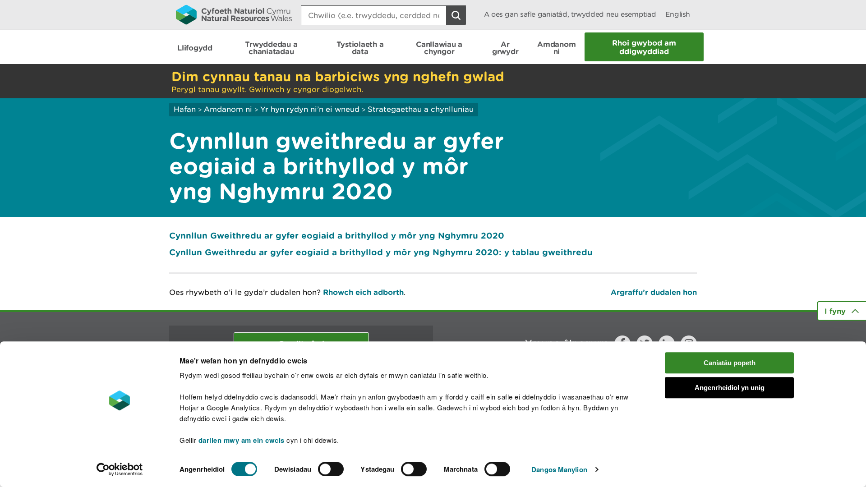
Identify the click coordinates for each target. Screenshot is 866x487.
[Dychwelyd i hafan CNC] (234, 14)
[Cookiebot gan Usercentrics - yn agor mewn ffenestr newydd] (119, 469)
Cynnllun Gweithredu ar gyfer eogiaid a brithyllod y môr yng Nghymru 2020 (336, 235)
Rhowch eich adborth (363, 292)
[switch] (331, 469)
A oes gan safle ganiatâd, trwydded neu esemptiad (570, 14)
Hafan (185, 109)
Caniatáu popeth (729, 363)
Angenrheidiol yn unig (730, 387)
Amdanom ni (228, 109)
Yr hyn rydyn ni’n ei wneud (309, 109)
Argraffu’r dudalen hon (654, 292)
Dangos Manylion (559, 469)
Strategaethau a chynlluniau (421, 109)
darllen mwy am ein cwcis (241, 440)
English (677, 14)
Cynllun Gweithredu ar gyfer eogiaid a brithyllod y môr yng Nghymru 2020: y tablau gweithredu (381, 252)
